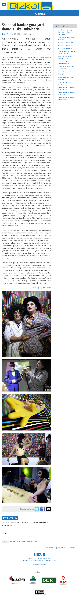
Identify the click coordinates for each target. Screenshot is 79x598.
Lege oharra (62, 548)
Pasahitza (5, 533)
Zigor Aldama (7, 34)
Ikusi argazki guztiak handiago (42, 288)
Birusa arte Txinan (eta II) (66, 42)
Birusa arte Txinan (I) (64, 45)
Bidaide (31, 34)
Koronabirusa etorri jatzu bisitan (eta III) (66, 68)
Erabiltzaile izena (7, 525)
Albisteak (40, 13)
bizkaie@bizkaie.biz (39, 565)
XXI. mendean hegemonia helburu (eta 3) (66, 88)
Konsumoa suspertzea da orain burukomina (66, 52)
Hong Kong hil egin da (65, 48)
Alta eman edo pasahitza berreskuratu (24, 541)
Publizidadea (50, 548)
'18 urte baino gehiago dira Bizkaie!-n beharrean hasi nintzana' (66, 32)
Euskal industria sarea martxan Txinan (65, 58)
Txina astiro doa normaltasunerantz (64, 63)
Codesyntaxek (37, 595)
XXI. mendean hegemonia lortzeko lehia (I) (66, 99)
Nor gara (72, 548)
